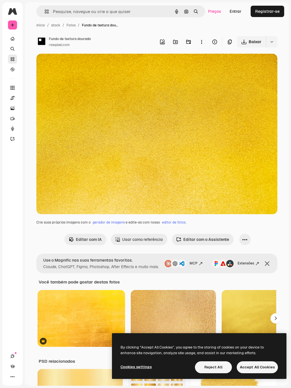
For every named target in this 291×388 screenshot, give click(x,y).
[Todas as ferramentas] (12, 87)
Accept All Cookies (257, 367)
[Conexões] (12, 356)
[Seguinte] (276, 318)
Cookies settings (136, 366)
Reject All (213, 367)
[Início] (12, 38)
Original (73, 64)
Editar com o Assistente (206, 239)
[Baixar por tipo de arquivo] (271, 41)
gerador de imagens (109, 222)
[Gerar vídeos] (12, 118)
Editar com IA (89, 239)
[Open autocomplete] (44, 11)
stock (55, 25)
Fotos (71, 25)
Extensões (246, 263)
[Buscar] (12, 48)
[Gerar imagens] (12, 108)
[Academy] (12, 366)
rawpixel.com (59, 45)
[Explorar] (12, 69)
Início (40, 25)
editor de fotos (174, 222)
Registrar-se (267, 11)
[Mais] (12, 376)
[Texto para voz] (12, 128)
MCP (194, 263)
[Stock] (12, 59)
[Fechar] (267, 263)
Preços (214, 11)
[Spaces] (12, 98)
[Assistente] (12, 138)
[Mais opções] (201, 41)
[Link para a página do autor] (41, 42)
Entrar (236, 11)
